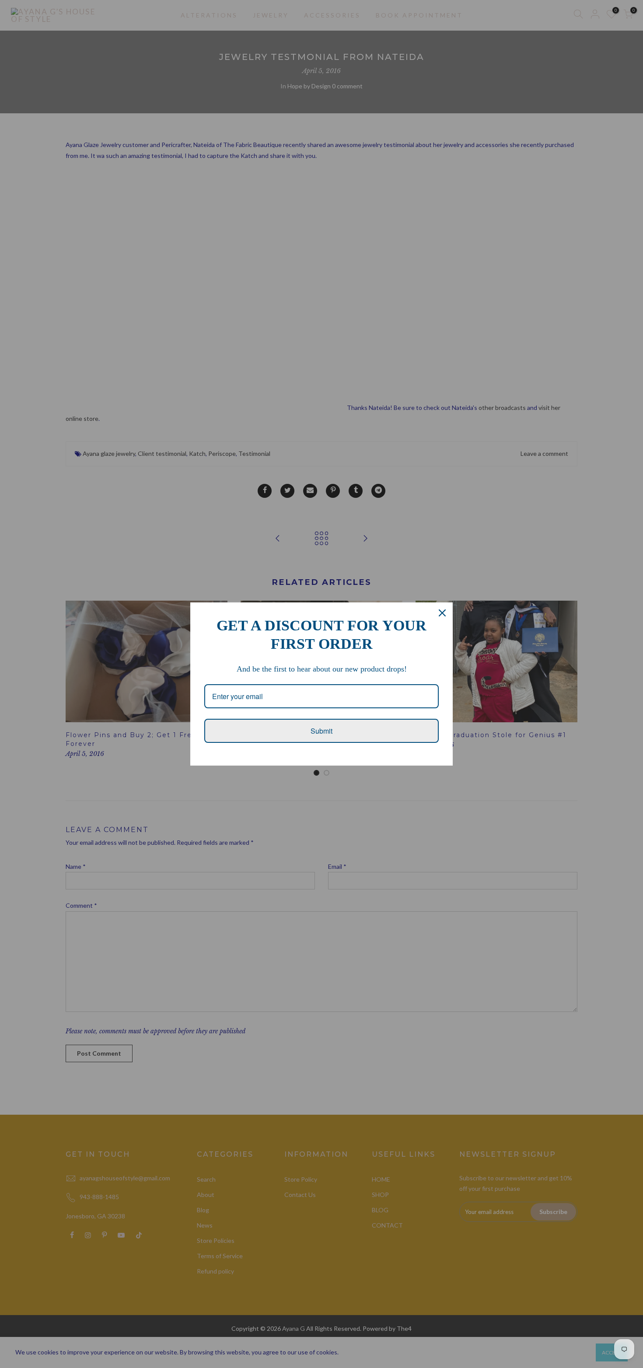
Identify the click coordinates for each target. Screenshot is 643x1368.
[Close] (442, 612)
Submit (321, 731)
